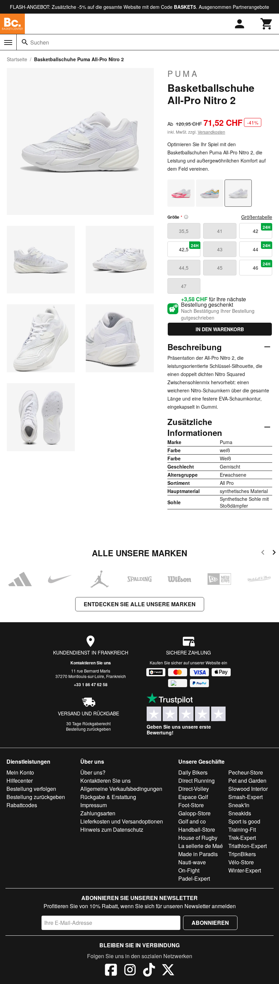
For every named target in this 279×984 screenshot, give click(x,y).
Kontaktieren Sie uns (90, 662)
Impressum (93, 805)
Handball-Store (196, 829)
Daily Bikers (193, 772)
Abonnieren (210, 923)
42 (261, 229)
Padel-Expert (194, 878)
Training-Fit (242, 829)
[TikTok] (149, 971)
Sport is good (244, 821)
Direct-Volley (193, 789)
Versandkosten (211, 132)
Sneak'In (238, 805)
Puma (183, 73)
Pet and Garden (247, 780)
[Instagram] (130, 971)
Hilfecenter (19, 780)
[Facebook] (111, 971)
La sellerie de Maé (200, 846)
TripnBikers (242, 854)
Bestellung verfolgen (31, 789)
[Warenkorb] (267, 24)
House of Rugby (197, 838)
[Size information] (186, 217)
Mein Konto (20, 772)
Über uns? (92, 772)
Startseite (17, 59)
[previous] (263, 553)
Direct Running (196, 780)
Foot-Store (191, 805)
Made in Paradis (198, 854)
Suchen (39, 42)
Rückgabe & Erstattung (108, 797)
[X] (168, 971)
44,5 (183, 267)
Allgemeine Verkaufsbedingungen (121, 789)
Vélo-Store (241, 862)
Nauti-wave (192, 862)
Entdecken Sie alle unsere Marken (140, 604)
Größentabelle (256, 217)
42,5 (189, 247)
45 (220, 267)
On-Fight (188, 870)
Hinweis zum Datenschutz (111, 829)
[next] (274, 553)
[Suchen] (25, 42)
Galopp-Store (194, 813)
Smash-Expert (245, 797)
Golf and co (192, 821)
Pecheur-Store (245, 772)
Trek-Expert (242, 838)
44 (261, 247)
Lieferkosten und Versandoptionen (121, 821)
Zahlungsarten (97, 813)
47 (183, 286)
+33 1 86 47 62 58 (91, 684)
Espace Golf (193, 797)
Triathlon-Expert (247, 846)
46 (261, 266)
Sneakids (239, 813)
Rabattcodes (21, 805)
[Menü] (8, 42)
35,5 (183, 230)
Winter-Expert (244, 870)
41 (220, 230)
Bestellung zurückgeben (88, 729)
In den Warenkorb (220, 329)
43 (220, 249)
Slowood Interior (248, 789)
